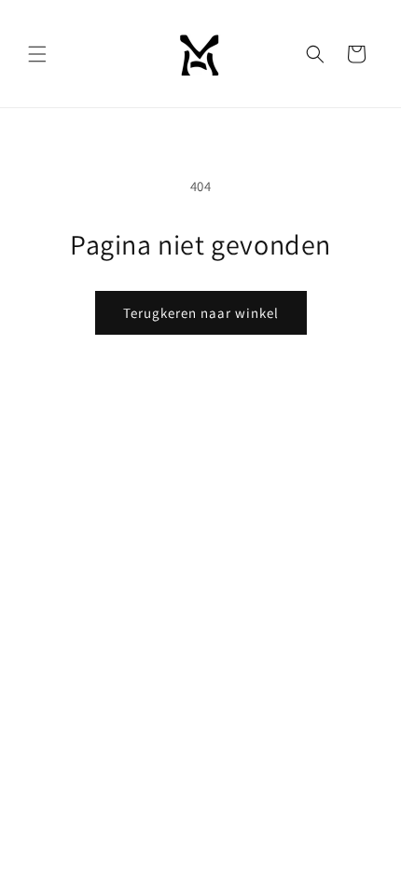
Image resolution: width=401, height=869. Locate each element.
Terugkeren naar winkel (201, 313)
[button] (37, 54)
